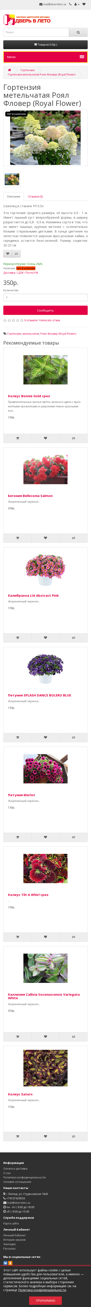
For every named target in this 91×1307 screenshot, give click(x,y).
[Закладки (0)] (83, 4)
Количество (11, 290)
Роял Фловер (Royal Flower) (58, 334)
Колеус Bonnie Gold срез (29, 396)
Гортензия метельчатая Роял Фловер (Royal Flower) (41, 74)
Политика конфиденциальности (24, 1177)
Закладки (9, 1244)
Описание (13, 196)
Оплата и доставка (15, 1168)
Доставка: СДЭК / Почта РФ (20, 273)
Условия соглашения (17, 1182)
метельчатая (31, 334)
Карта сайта (11, 1223)
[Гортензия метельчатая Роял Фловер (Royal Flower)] (45, 137)
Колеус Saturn (20, 1094)
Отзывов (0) (35, 196)
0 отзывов (30, 320)
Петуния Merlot (21, 795)
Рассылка (9, 1248)
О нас (7, 1173)
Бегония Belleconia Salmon (30, 495)
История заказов (14, 1240)
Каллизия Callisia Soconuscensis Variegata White (44, 996)
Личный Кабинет (14, 1235)
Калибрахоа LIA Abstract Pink (33, 595)
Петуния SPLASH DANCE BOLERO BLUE (39, 695)
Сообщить (45, 310)
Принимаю (45, 1300)
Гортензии (28, 70)
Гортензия (14, 334)
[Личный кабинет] (77, 4)
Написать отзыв (49, 320)
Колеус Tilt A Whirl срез (28, 894)
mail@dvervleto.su (54, 4)
